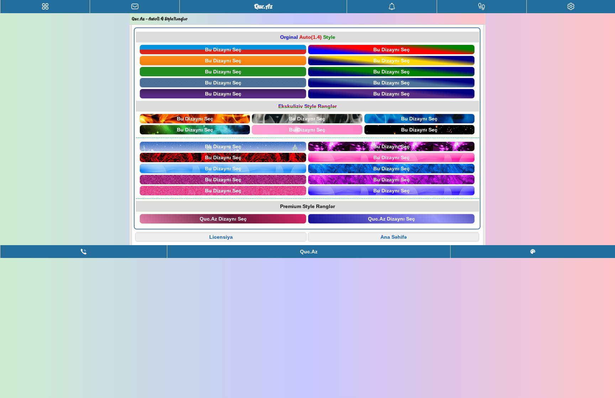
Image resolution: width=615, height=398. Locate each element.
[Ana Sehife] (45, 6)
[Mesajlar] (134, 6)
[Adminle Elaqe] (83, 251)
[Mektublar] (391, 6)
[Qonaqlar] (481, 6)
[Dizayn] (533, 251)
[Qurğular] (571, 6)
